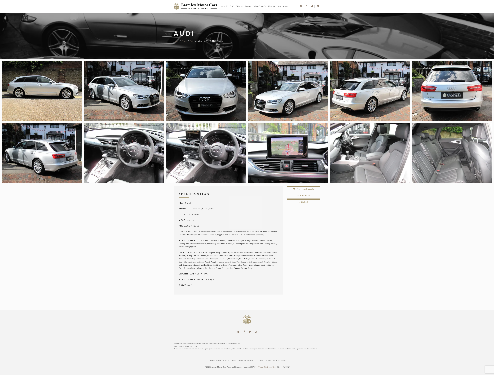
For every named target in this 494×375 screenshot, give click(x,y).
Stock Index (304, 195)
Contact (286, 6)
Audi (192, 41)
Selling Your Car (259, 6)
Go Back (304, 202)
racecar (286, 367)
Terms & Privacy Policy (267, 367)
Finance (248, 6)
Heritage (271, 6)
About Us (224, 6)
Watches (239, 6)
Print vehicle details (304, 189)
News (279, 6)
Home (176, 41)
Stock (232, 6)
